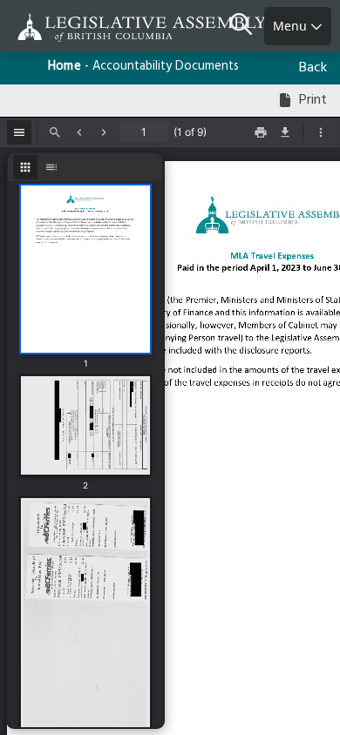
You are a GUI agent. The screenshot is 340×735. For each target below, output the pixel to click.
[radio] (25, 167)
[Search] (247, 26)
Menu (291, 25)
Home (64, 67)
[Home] (69, 27)
